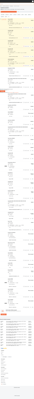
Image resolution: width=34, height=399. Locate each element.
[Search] (33, 4)
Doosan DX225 (10, 19)
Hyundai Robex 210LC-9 (12, 162)
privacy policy (11, 92)
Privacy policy (3, 370)
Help (1, 353)
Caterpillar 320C (2, 340)
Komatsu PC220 (2, 329)
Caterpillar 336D (2, 327)
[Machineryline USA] (6, 1)
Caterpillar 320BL (10, 30)
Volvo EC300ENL (10, 299)
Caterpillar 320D (2, 321)
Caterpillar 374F (10, 181)
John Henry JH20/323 (11, 120)
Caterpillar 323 (10, 172)
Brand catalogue (3, 374)
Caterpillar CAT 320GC (11, 68)
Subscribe (2, 91)
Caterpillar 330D (2, 342)
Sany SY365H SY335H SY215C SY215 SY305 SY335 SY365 (17, 78)
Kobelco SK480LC (11, 146)
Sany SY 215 (10, 221)
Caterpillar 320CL (2, 334)
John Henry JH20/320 (11, 138)
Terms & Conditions (3, 368)
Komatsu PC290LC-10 (11, 190)
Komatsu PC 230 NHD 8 (11, 232)
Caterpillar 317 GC (11, 212)
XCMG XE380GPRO (11, 59)
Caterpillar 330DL (10, 40)
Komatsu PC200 (2, 324)
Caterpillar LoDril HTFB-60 (12, 105)
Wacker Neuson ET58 (11, 242)
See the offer (3, 314)
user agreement (16, 92)
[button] (33, 1)
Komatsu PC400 (2, 332)
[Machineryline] (0, 5)
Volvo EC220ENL (10, 289)
